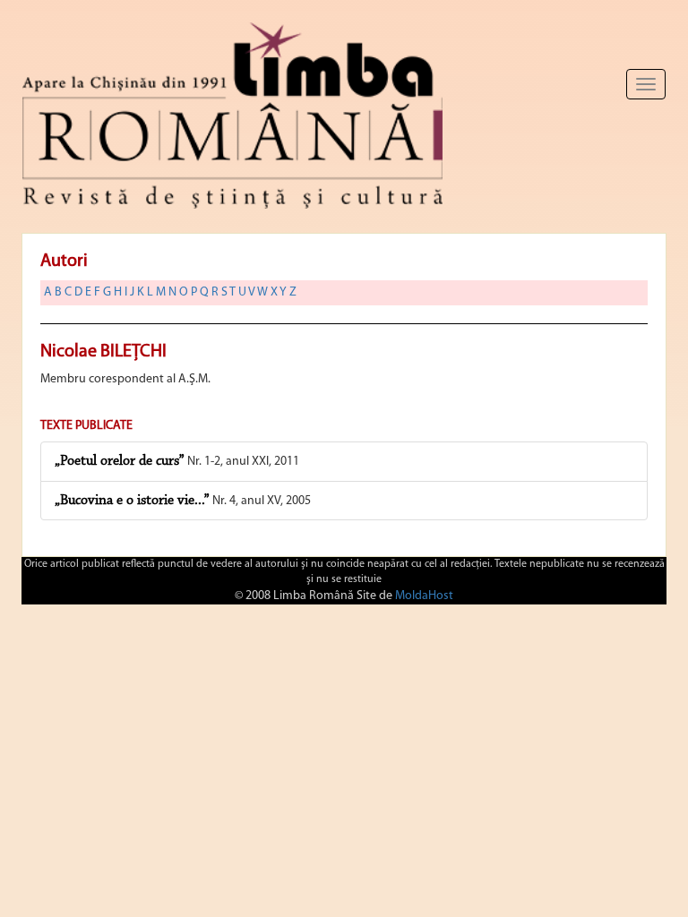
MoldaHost (424, 596)
